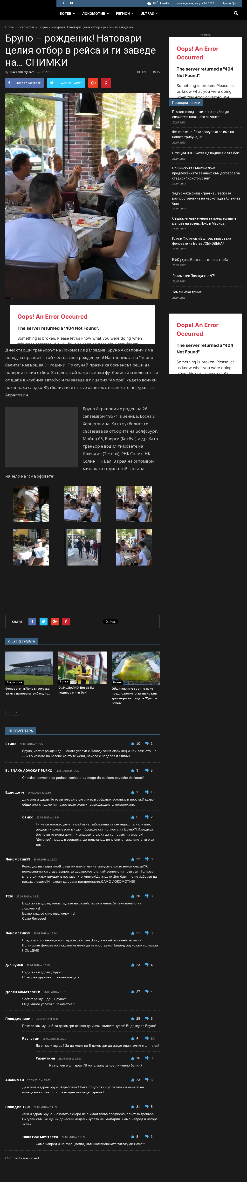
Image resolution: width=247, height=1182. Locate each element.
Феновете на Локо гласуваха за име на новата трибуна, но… (203, 134)
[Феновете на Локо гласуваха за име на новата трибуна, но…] (29, 668)
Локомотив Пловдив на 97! (193, 276)
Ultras (147, 13)
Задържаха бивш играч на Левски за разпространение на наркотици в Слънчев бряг (206, 198)
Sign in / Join (230, 3)
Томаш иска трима (187, 292)
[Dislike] (147, 743)
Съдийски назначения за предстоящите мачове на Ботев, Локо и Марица (204, 220)
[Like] (133, 743)
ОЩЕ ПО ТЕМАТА (21, 642)
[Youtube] (71, 3)
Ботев (65, 13)
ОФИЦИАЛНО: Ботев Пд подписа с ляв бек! (206, 153)
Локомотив (93, 13)
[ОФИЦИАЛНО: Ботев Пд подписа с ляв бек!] (82, 668)
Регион (123, 13)
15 (158, 72)
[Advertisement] (41, 437)
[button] (236, 13)
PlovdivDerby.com (22, 72)
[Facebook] (63, 3)
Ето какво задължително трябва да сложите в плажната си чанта (200, 114)
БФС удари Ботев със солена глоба (200, 260)
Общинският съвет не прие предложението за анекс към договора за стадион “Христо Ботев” (206, 173)
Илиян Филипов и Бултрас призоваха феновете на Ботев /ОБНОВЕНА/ (201, 240)
